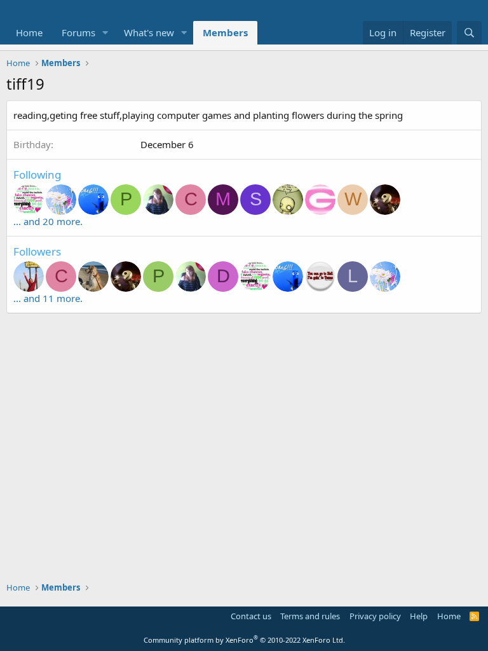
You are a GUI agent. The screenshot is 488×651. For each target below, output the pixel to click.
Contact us (251, 616)
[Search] (469, 33)
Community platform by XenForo (244, 640)
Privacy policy (375, 616)
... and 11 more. (48, 298)
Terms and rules (310, 616)
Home (29, 32)
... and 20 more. (48, 221)
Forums (78, 32)
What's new (149, 32)
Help (419, 616)
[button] (105, 33)
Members (225, 32)
